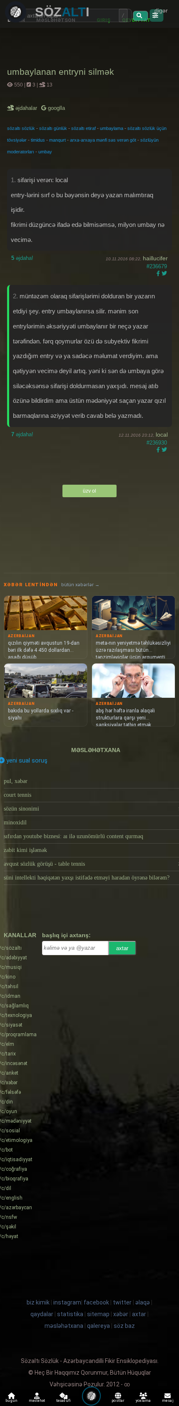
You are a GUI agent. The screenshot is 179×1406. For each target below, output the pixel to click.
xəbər (120, 1314)
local (162, 434)
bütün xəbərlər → (80, 584)
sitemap (98, 1314)
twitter (122, 1302)
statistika (70, 1314)
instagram (67, 1302)
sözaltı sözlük (21, 128)
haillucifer (155, 258)
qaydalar (41, 1314)
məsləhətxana (95, 750)
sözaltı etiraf (83, 128)
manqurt (57, 139)
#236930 (157, 443)
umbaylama (111, 128)
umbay (45, 151)
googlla (55, 108)
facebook (96, 1302)
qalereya (98, 1325)
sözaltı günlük (53, 128)
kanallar (20, 935)
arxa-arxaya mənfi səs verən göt (103, 139)
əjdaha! (22, 258)
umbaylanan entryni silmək (60, 71)
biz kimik (39, 1302)
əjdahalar (27, 108)
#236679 (157, 266)
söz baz (124, 1325)
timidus (38, 139)
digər (161, 10)
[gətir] (140, 16)
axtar (122, 948)
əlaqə (142, 1302)
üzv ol (89, 491)
